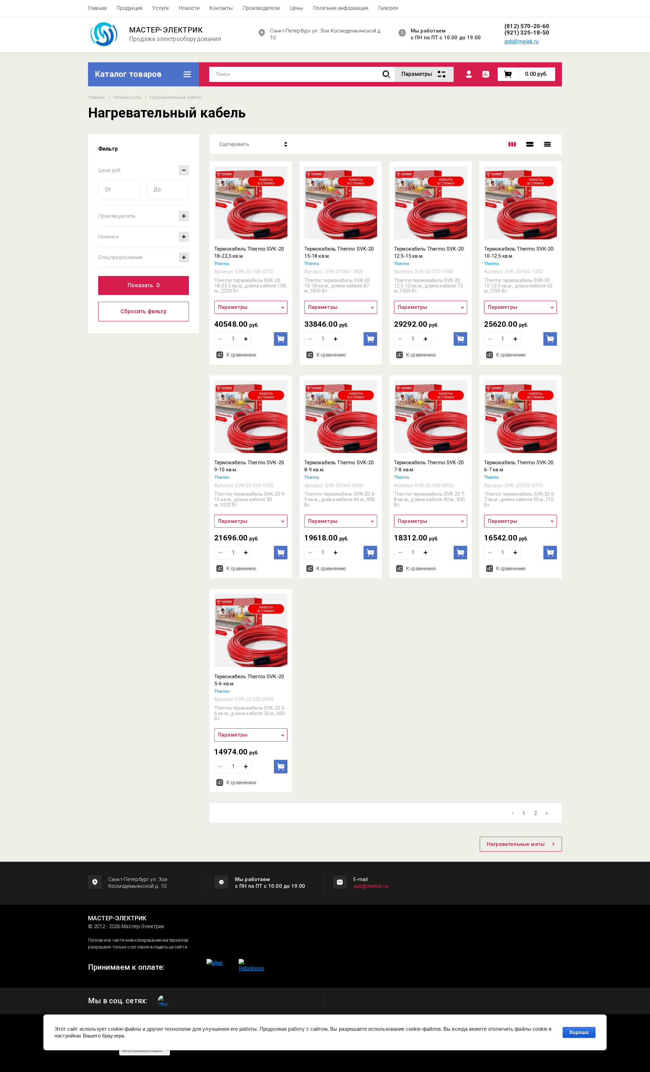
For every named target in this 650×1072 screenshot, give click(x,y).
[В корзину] (280, 339)
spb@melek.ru (521, 41)
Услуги (160, 8)
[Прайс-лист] (547, 144)
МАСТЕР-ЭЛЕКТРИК (165, 30)
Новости (189, 8)
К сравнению (241, 355)
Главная (97, 8)
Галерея (388, 8)
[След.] (547, 813)
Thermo (222, 263)
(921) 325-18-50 (526, 32)
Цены (296, 8)
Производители (261, 8)
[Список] (530, 144)
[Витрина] (512, 144)
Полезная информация (340, 8)
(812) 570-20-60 (526, 26)
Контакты (221, 8)
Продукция (129, 8)
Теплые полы (127, 97)
